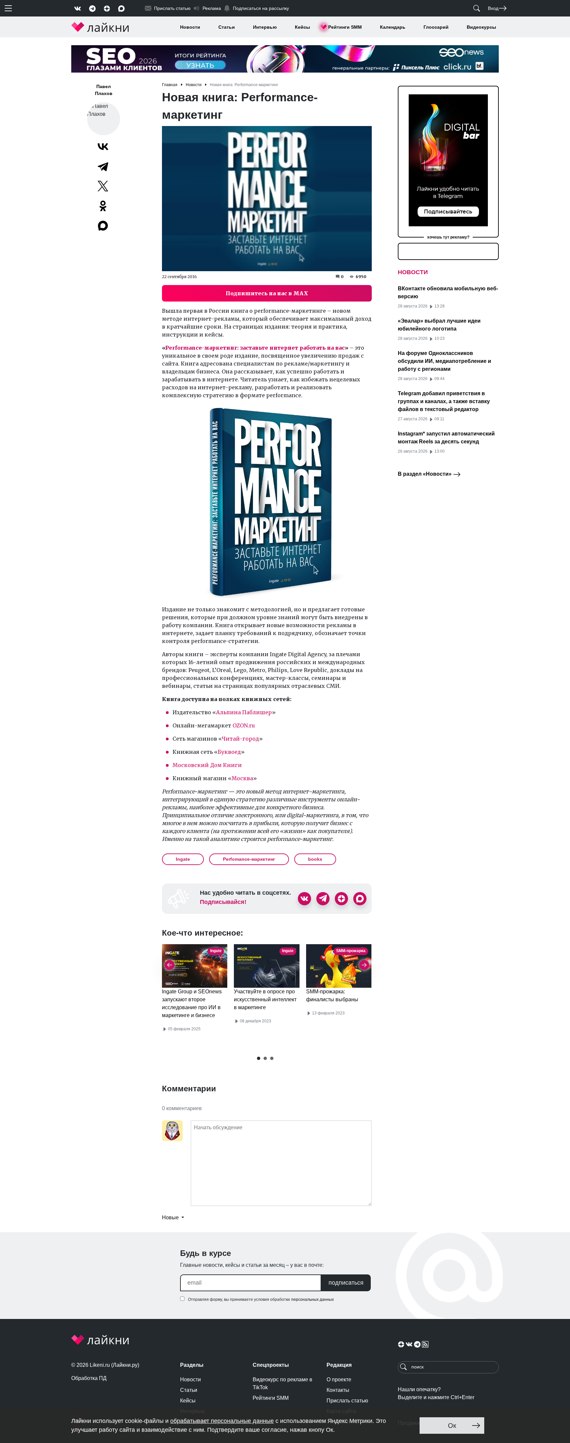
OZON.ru (244, 725)
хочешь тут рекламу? (448, 237)
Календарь (392, 27)
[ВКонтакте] (103, 146)
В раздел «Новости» (425, 474)
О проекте (339, 1379)
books (315, 859)
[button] (258, 1058)
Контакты (338, 1390)
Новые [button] (171, 1217)
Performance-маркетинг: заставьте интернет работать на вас (255, 347)
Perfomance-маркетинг (249, 859)
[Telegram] (103, 166)
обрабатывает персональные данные (222, 1421)
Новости (190, 27)
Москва (242, 778)
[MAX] (103, 226)
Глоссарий (436, 27)
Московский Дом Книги (207, 765)
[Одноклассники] (103, 206)
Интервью (265, 27)
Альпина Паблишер (244, 712)
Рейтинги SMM (345, 27)
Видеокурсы (481, 27)
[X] (103, 186)
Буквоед (229, 752)
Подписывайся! (223, 902)
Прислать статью (347, 1400)
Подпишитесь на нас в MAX (267, 293)
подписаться (346, 1282)
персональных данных (312, 1299)
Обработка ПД (89, 1378)
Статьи (226, 27)
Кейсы (302, 27)
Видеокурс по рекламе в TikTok (282, 1383)
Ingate (183, 859)
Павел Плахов (103, 90)
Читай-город (240, 738)
